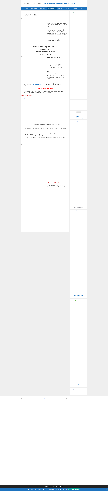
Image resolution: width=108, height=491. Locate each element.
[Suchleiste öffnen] (81, 8)
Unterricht (67, 8)
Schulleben (60, 8)
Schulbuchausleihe (78, 206)
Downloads (75, 8)
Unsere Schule (34, 8)
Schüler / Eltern (51, 8)
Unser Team (42, 8)
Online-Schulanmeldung (78, 117)
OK (68, 489)
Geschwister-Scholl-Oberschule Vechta (59, 3)
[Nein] (106, 489)
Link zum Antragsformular (37, 84)
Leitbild (27, 8)
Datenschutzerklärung (75, 489)
